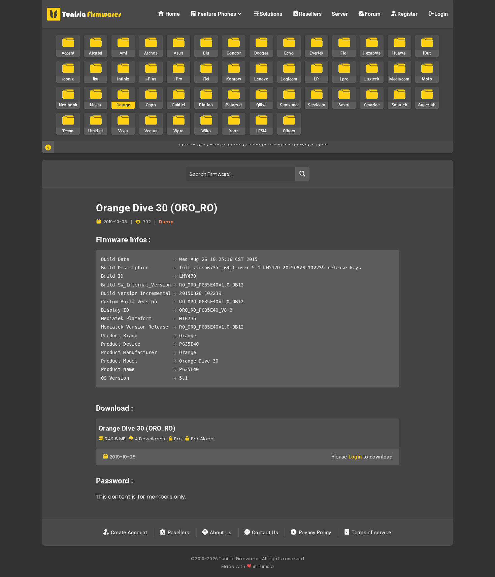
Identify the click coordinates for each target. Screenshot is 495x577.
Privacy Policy (315, 533)
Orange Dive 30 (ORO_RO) (137, 428)
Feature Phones (217, 14)
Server (340, 14)
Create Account (129, 533)
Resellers (310, 14)
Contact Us (265, 533)
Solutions (271, 14)
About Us (220, 533)
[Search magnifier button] (302, 174)
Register (407, 14)
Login (441, 14)
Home (172, 14)
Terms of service (371, 533)
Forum (373, 14)
